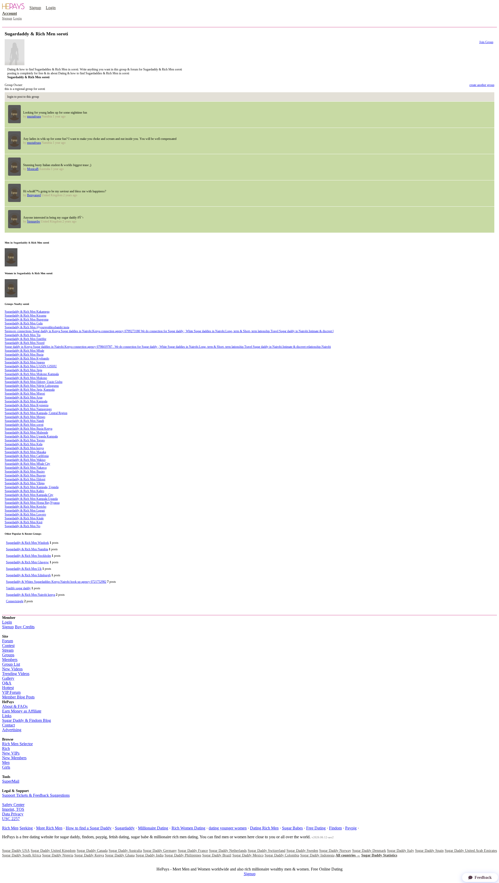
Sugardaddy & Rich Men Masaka (25, 452)
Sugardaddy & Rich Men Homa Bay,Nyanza (32, 503)
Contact (8, 725)
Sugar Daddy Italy (400, 851)
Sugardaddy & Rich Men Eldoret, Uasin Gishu (33, 382)
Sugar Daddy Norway (335, 851)
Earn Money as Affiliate (21, 711)
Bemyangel (34, 195)
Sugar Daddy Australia (125, 851)
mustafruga (34, 116)
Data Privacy (12, 814)
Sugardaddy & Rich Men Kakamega (27, 311)
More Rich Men (49, 828)
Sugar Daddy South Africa (21, 855)
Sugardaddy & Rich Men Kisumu (25, 315)
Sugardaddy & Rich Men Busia (24, 354)
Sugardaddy (125, 828)
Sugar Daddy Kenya (89, 855)
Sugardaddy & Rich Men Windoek (27, 543)
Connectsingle (14, 601)
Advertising (11, 730)
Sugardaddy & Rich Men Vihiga (24, 483)
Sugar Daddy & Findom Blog (26, 720)
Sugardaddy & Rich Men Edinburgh (28, 575)
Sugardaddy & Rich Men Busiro (25, 471)
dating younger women (228, 828)
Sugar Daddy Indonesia (317, 855)
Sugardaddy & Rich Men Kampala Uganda (31, 499)
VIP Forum (11, 692)
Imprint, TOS (13, 809)
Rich (6, 748)
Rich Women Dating (188, 828)
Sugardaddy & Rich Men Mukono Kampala (32, 374)
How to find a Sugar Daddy (88, 828)
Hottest (8, 687)
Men (6, 762)
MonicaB (32, 169)
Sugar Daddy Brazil (216, 855)
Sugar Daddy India (149, 855)
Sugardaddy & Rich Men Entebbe (25, 339)
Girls (6, 767)
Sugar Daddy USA (16, 851)
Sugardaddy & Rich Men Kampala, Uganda (31, 487)
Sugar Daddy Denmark (369, 851)
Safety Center (13, 804)
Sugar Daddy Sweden (302, 851)
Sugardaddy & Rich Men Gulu (24, 323)
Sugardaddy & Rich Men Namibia (27, 549)
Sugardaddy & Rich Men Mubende (26, 432)
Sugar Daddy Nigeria (57, 855)
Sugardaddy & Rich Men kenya (24, 448)
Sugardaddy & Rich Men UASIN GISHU (31, 366)
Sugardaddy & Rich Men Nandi (24, 421)
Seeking (26, 828)
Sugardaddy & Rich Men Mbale (24, 350)
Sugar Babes (292, 828)
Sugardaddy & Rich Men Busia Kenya (28, 428)
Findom (335, 828)
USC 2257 (11, 818)
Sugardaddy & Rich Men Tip (23, 335)
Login (51, 7)
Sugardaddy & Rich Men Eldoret (25, 479)
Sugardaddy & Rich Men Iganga (25, 362)
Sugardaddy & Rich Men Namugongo (28, 409)
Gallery (8, 678)
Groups (8, 655)
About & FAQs (15, 706)
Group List (11, 664)
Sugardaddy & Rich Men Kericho (25, 506)
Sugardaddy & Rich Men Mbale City (27, 464)
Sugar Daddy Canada (92, 851)
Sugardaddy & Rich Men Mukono (26, 378)
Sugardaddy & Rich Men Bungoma (26, 319)
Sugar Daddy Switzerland (266, 851)
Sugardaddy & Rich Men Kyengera (26, 405)
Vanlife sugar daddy (18, 588)
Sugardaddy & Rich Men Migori (25, 393)
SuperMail (10, 781)
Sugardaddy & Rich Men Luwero (25, 514)
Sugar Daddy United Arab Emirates (471, 851)
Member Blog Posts (18, 697)
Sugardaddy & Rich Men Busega (25, 475)
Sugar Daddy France (193, 851)
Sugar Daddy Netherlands (228, 851)
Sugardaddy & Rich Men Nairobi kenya (30, 595)
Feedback (483, 877)
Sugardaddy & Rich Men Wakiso (25, 460)
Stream (8, 650)
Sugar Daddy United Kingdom (53, 851)
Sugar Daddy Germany (160, 851)
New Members (14, 758)
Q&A (6, 683)
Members (9, 659)
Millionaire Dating (153, 828)
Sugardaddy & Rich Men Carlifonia (27, 456)
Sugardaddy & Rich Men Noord (24, 343)
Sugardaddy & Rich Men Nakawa (26, 467)
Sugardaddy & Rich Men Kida (23, 444)
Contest (8, 645)
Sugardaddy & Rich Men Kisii (23, 522)
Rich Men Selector (17, 744)
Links (6, 716)
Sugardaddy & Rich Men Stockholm (28, 556)
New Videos (12, 669)
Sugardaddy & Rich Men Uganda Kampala (31, 436)
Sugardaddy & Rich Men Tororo (25, 440)
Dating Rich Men (264, 828)
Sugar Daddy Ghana (120, 855)
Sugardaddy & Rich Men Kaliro (24, 491)
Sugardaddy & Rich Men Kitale (24, 518)
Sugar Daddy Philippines (183, 855)
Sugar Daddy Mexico (248, 855)
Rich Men (10, 828)
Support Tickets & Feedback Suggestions (36, 795)
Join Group (486, 42)
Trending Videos (15, 673)
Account (9, 13)
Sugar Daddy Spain (429, 851)
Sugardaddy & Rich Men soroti (24, 425)
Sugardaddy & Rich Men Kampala (26, 401)
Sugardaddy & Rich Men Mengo (25, 417)
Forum (7, 641)
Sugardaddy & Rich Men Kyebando (27, 358)
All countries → (348, 855)
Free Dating (316, 828)
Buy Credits (25, 627)
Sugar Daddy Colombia (282, 855)
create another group (481, 85)
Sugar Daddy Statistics (379, 855)
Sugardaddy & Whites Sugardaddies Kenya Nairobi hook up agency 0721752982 (56, 582)
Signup (35, 7)
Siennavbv (33, 221)
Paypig (351, 828)
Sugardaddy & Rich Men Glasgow (27, 562)
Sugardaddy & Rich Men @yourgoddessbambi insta (37, 327)
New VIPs (10, 753)
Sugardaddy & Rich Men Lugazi (25, 510)
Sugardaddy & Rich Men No (22, 526)
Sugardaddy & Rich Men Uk (24, 569)
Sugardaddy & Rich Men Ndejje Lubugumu (32, 386)
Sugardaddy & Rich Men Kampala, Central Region (36, 413)
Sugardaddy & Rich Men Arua (23, 397)
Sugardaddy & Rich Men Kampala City (29, 495)
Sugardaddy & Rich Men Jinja (23, 370)
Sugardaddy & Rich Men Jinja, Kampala (30, 389)
